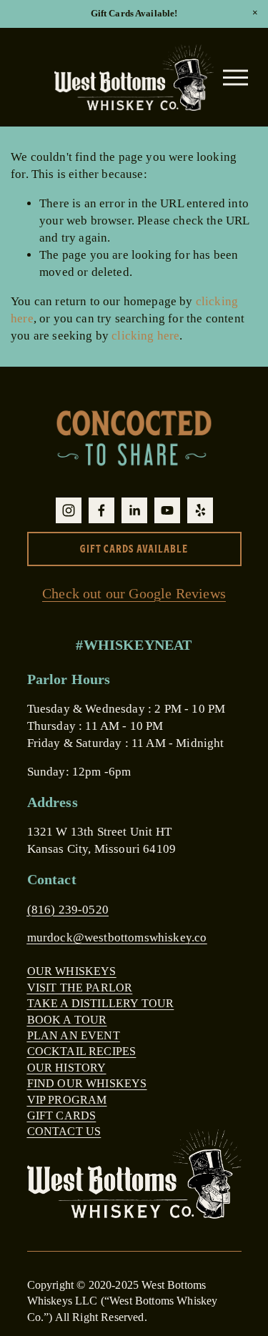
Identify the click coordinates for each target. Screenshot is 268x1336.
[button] (255, 13)
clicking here (145, 335)
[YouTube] (167, 510)
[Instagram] (68, 510)
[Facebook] (101, 510)
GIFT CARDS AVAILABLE (134, 548)
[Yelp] (200, 510)
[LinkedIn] (134, 510)
